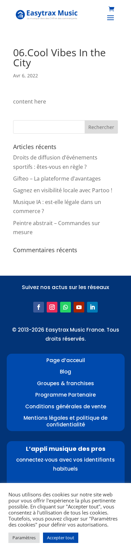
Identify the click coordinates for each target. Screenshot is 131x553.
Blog (65, 371)
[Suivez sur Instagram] (52, 307)
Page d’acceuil (65, 360)
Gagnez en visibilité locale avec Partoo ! (62, 190)
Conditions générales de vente (65, 406)
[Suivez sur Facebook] (38, 307)
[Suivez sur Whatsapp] (65, 307)
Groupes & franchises (65, 383)
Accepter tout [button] (60, 538)
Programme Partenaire (65, 394)
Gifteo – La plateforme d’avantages (57, 178)
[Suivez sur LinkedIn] (92, 307)
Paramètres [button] (24, 538)
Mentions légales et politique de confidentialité (65, 421)
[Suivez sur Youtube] (79, 307)
